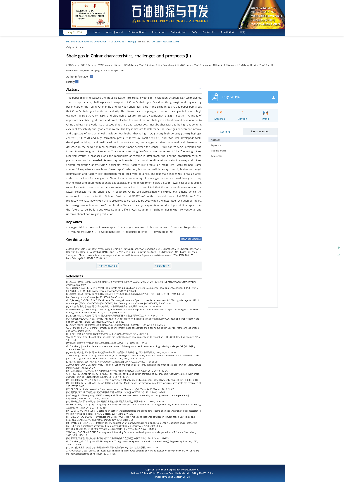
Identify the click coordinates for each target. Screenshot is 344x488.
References (216, 155)
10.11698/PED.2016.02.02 (165, 41)
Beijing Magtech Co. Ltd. (178, 476)
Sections (225, 131)
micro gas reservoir (132, 227)
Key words (216, 145)
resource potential (137, 231)
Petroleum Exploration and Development (86, 41)
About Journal (114, 32)
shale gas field (75, 227)
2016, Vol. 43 (117, 41)
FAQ (194, 32)
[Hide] (338, 254)
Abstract (215, 139)
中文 (242, 32)
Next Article (161, 265)
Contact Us (208, 32)
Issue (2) (132, 41)
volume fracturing (82, 231)
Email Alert (227, 32)
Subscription (178, 32)
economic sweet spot (102, 227)
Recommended (260, 131)
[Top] (338, 247)
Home (97, 32)
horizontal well (159, 227)
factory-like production (188, 227)
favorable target (163, 231)
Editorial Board (137, 32)
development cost (109, 231)
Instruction (158, 32)
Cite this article (218, 150)
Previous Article (109, 265)
